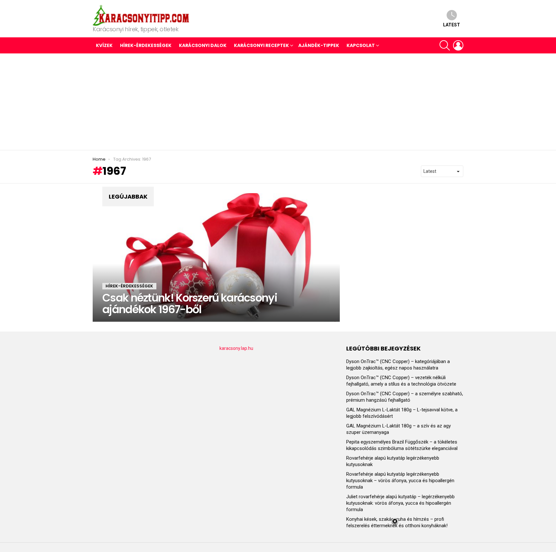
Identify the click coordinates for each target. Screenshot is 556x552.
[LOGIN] (458, 45)
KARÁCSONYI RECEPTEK (261, 45)
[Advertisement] (278, 102)
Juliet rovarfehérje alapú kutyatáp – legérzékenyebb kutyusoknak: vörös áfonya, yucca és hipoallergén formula (400, 503)
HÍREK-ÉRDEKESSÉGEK (145, 45)
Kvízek (104, 45)
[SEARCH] (445, 45)
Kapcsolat (361, 45)
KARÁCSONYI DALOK (203, 45)
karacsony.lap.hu (236, 348)
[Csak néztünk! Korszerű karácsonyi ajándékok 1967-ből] (216, 257)
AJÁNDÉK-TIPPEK (318, 45)
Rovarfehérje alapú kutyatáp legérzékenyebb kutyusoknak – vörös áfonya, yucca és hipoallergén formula (400, 480)
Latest (451, 24)
